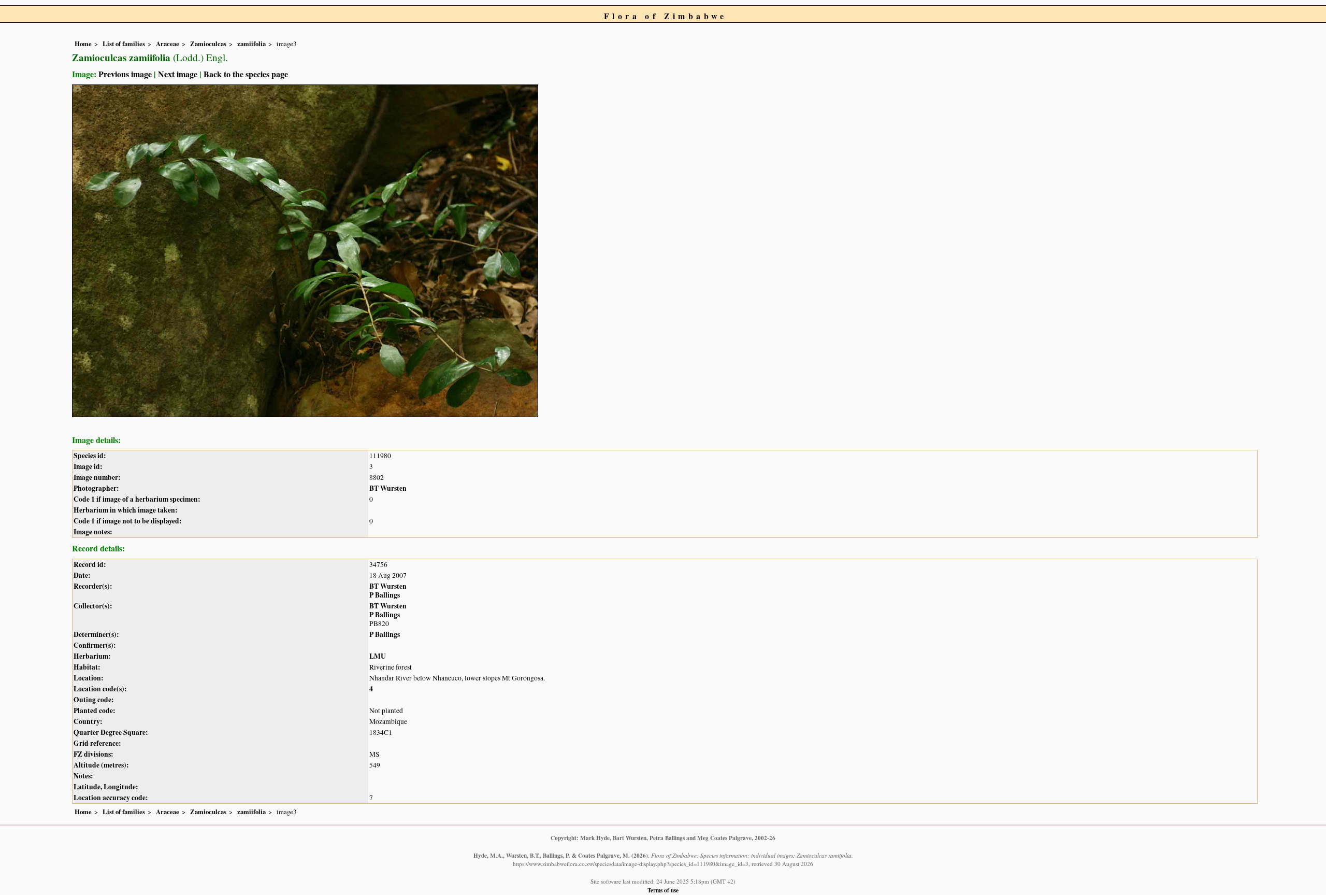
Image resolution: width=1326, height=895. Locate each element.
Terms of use (663, 890)
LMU (377, 656)
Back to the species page (246, 74)
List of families (124, 43)
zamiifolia (251, 43)
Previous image (125, 74)
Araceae (167, 43)
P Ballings (384, 595)
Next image (177, 74)
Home (83, 43)
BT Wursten (388, 488)
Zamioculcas (208, 43)
